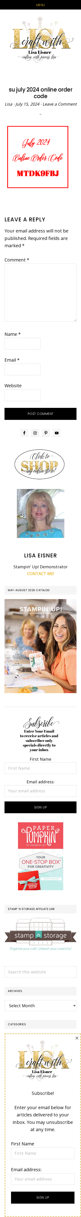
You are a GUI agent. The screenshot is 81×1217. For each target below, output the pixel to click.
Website (13, 385)
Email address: (40, 781)
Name (12, 334)
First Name (40, 759)
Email (12, 360)
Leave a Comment (59, 104)
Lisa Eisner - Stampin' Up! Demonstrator (40, 40)
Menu (40, 5)
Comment (16, 260)
